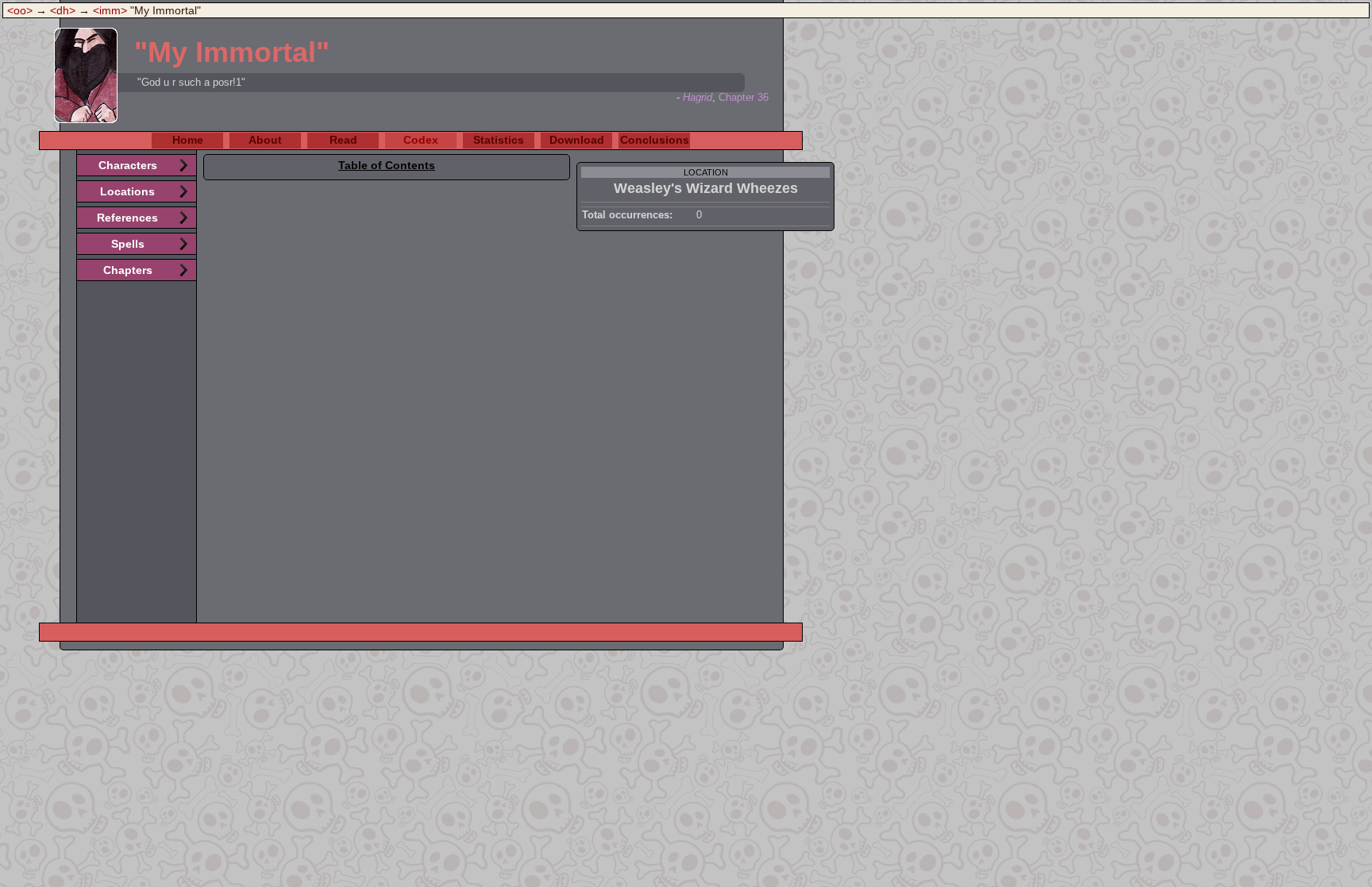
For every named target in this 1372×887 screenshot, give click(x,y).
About (265, 139)
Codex (420, 139)
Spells (128, 243)
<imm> (110, 10)
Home (187, 139)
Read (343, 139)
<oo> (20, 10)
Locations (127, 191)
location (706, 172)
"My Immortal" (232, 52)
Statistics (498, 139)
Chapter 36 (744, 97)
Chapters (127, 270)
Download (576, 139)
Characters (127, 165)
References (127, 217)
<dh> (62, 10)
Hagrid (697, 97)
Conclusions (654, 139)
